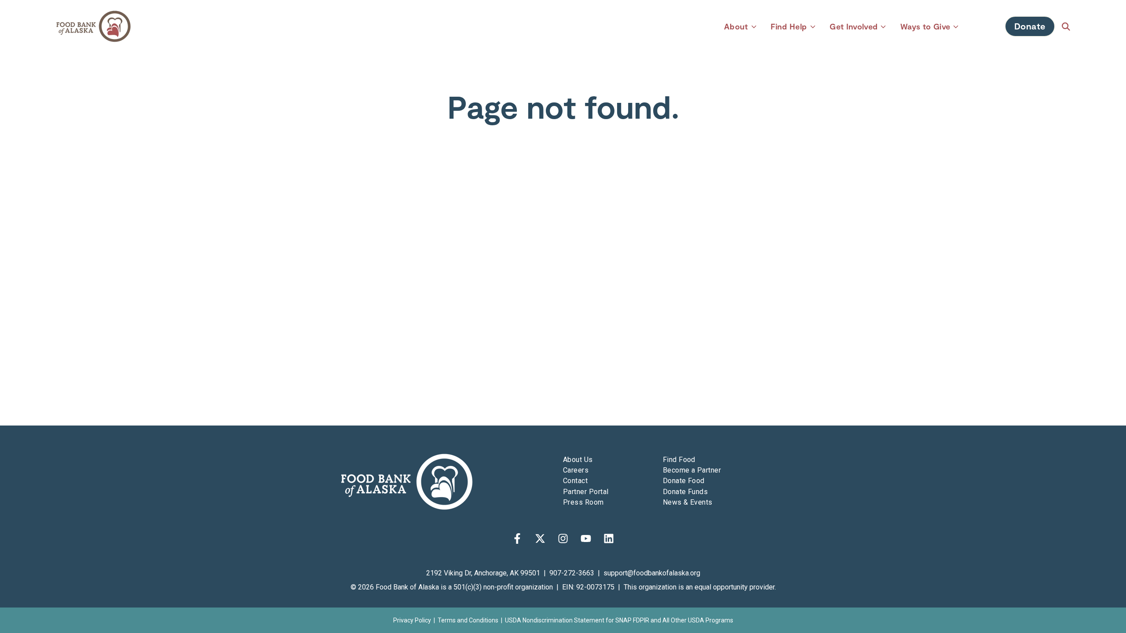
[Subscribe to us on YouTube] (586, 538)
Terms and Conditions (468, 620)
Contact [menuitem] (575, 481)
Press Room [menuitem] (583, 502)
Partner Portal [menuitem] (586, 491)
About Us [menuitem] (578, 459)
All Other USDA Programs (697, 620)
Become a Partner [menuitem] (692, 470)
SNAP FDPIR (632, 620)
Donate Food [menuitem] (684, 481)
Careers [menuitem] (576, 470)
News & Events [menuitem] (688, 502)
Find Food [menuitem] (679, 459)
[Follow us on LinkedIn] (609, 538)
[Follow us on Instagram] (563, 538)
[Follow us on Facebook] (517, 538)
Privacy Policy (412, 620)
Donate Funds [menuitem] (685, 491)
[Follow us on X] (540, 538)
